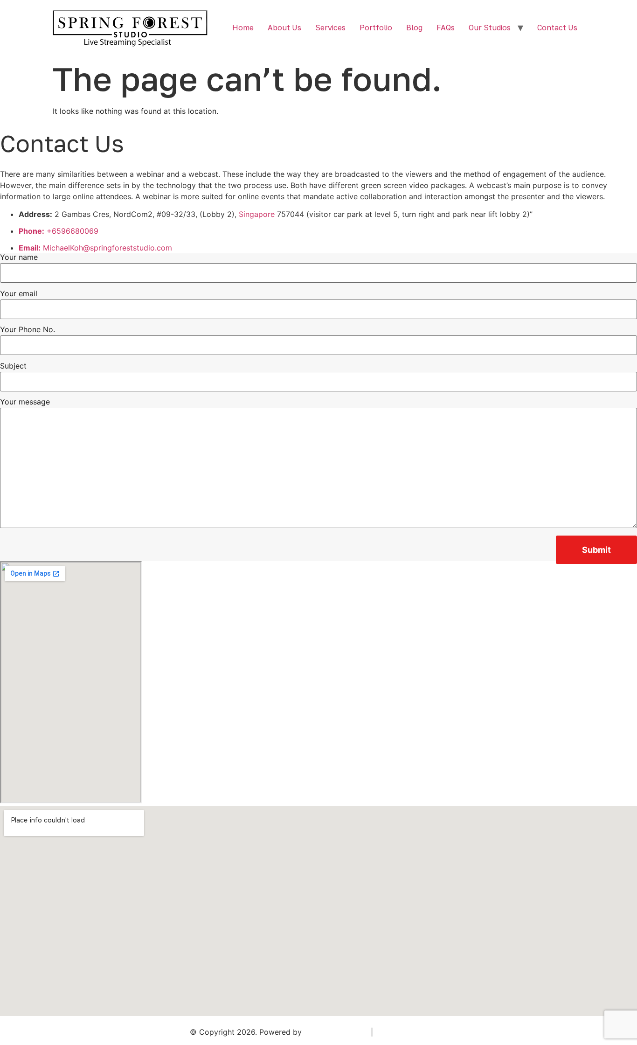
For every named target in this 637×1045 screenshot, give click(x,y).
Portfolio (376, 27)
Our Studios (490, 27)
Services (330, 27)
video (419, 185)
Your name (19, 257)
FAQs (445, 27)
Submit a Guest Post (411, 1032)
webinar (150, 174)
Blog (414, 27)
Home (243, 27)
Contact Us (557, 27)
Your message (25, 402)
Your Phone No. (27, 330)
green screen (384, 185)
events (272, 196)
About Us (284, 27)
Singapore (257, 214)
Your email (18, 294)
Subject (13, 366)
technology (176, 185)
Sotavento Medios (336, 1032)
